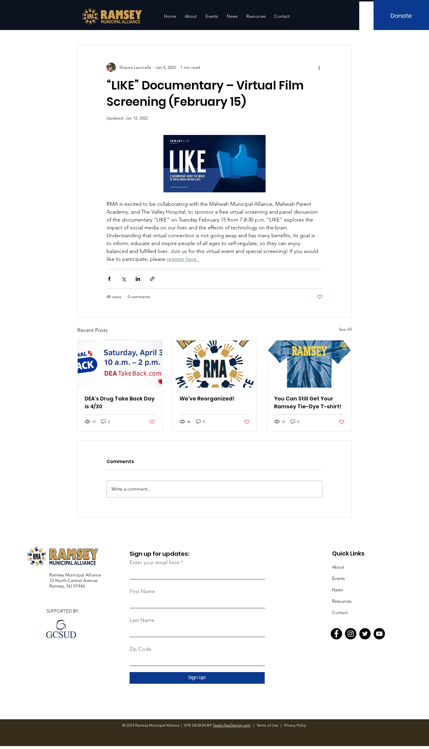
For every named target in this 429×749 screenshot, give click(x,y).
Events (338, 578)
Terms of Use (268, 725)
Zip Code (140, 649)
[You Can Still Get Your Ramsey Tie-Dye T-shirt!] (309, 364)
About (338, 567)
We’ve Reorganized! (206, 398)
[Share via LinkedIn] (138, 279)
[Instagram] (350, 633)
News (337, 589)
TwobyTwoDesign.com (231, 725)
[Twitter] (365, 633)
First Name (142, 591)
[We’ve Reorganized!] (214, 364)
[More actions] (318, 67)
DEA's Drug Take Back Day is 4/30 (120, 402)
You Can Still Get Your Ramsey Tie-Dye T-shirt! (307, 402)
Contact (340, 612)
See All (345, 329)
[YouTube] (379, 633)
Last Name (142, 620)
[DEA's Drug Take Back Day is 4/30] (120, 364)
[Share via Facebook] (109, 279)
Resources (341, 601)
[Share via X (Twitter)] (123, 279)
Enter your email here (154, 562)
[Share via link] (152, 279)
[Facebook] (336, 633)
